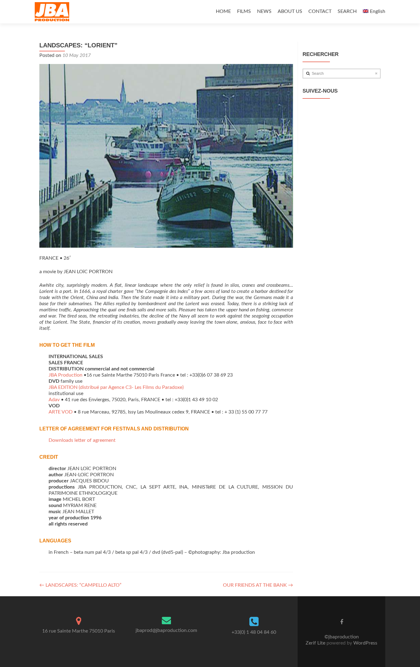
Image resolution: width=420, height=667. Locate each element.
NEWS (264, 11)
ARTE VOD (61, 411)
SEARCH (347, 11)
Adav (54, 399)
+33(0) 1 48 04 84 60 (254, 632)
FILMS (244, 11)
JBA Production (65, 375)
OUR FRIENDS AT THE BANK (258, 585)
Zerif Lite (316, 643)
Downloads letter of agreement (82, 440)
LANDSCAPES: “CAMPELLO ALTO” (80, 585)
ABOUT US (290, 11)
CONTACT (319, 11)
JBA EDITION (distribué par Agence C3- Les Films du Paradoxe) (116, 387)
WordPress (364, 643)
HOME (223, 11)
